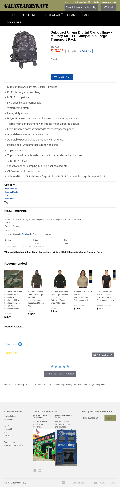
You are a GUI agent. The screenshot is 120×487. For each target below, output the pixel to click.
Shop (11, 15)
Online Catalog (10, 416)
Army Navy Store (11, 189)
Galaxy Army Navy (18, 483)
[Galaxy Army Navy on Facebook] (34, 471)
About (6, 426)
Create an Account (109, 2)
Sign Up (110, 418)
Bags (86, 15)
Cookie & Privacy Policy (13, 445)
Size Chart (8, 436)
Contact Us (8, 429)
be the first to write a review (60, 374)
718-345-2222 (38, 427)
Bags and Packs (11, 192)
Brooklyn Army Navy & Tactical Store (41, 416)
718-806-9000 (60, 427)
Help (6, 432)
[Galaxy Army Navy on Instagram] (39, 471)
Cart (110, 7)
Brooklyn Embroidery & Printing (63, 416)
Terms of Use (9, 442)
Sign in (96, 2)
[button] (103, 355)
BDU (6, 195)
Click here (26, 234)
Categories (8, 419)
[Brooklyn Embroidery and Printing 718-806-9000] (66, 465)
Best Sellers (10, 198)
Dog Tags (14, 22)
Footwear (52, 15)
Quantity (55, 59)
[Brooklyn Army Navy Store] (44, 461)
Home (7, 384)
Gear (71, 15)
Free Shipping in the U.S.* (82, 2)
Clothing (29, 15)
